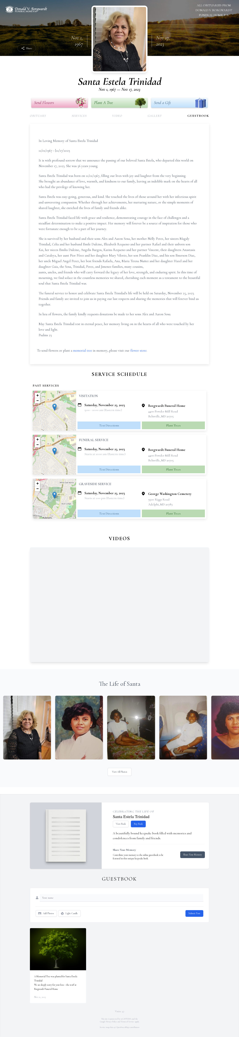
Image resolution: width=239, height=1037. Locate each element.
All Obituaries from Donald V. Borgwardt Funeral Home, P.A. (214, 10)
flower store (138, 350)
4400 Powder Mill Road (163, 411)
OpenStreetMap (122, 1027)
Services (79, 116)
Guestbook (198, 116)
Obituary (38, 116)
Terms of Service (127, 1021)
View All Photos (119, 771)
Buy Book (138, 823)
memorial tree (82, 350)
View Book (121, 823)
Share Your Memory (192, 854)
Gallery (155, 116)
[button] (54, 407)
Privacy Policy (111, 1021)
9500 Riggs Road (159, 499)
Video (117, 116)
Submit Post (194, 913)
